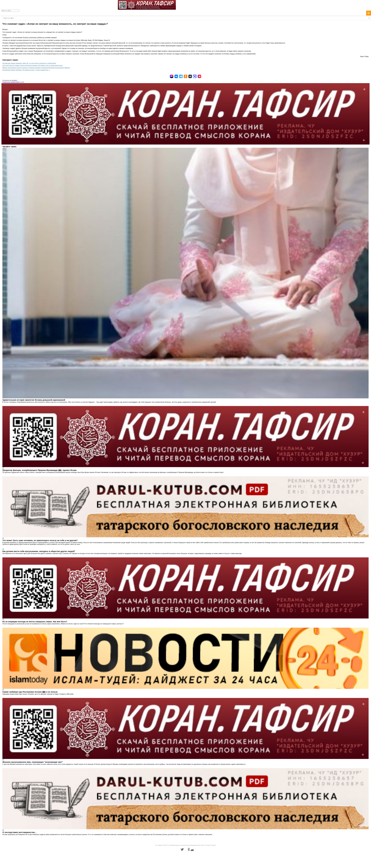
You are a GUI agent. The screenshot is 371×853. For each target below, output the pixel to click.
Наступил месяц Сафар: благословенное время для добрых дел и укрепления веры (32, 65)
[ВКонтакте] (176, 76)
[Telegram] (181, 76)
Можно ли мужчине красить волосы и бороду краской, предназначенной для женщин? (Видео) (36, 68)
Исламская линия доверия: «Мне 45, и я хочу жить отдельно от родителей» (29, 63)
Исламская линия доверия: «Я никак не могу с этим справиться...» (26, 70)
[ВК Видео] (199, 76)
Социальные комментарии (13, 82)
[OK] (185, 76)
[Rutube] (171, 76)
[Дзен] (190, 76)
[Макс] (195, 76)
